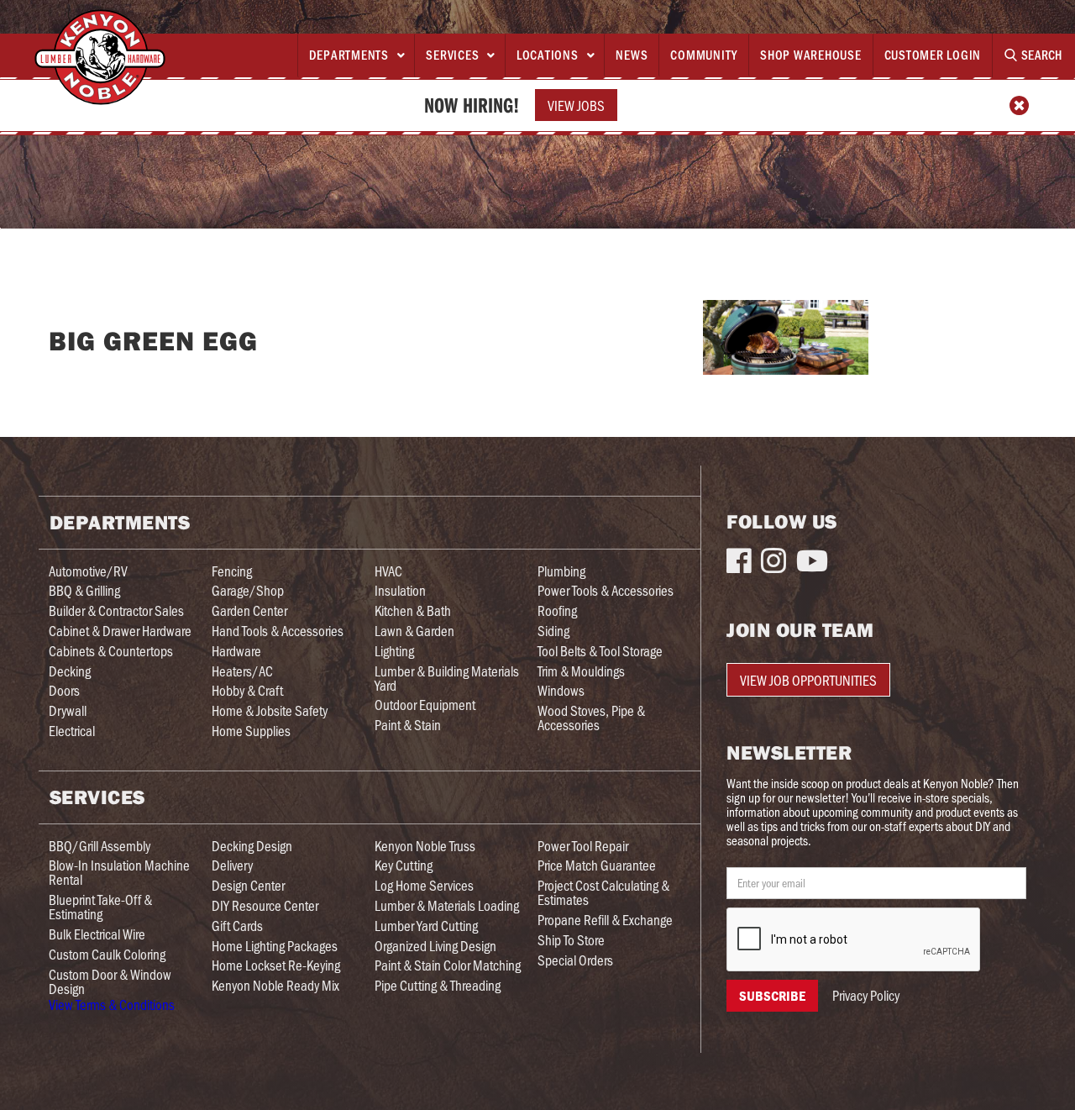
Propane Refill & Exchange (605, 920)
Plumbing (561, 571)
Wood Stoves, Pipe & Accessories (591, 717)
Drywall (68, 710)
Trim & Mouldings (581, 671)
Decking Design (252, 846)
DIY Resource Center (265, 905)
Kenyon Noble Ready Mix (275, 985)
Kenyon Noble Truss (425, 846)
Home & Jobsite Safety (270, 710)
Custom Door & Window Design (110, 981)
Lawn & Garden (414, 630)
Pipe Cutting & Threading (438, 985)
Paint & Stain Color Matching (448, 965)
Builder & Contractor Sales (116, 610)
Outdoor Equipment (425, 704)
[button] (356, 55)
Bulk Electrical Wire (97, 934)
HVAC (388, 571)
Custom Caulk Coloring (107, 954)
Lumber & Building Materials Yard (447, 678)
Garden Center (249, 610)
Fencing (232, 571)
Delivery (232, 865)
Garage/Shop (248, 590)
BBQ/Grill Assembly (99, 846)
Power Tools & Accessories (606, 590)
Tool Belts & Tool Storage (600, 651)
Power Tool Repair (583, 846)
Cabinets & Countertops (111, 651)
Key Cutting (404, 865)
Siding (553, 630)
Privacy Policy (865, 995)
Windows (561, 690)
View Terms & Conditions (112, 1004)
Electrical (72, 730)
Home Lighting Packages (275, 946)
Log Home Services (424, 885)
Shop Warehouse (811, 54)
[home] (100, 57)
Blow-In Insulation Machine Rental (119, 872)
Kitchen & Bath (413, 610)
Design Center (248, 885)
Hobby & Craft (247, 690)
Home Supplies (251, 730)
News (632, 54)
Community (703, 54)
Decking (70, 671)
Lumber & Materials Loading (447, 905)
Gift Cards (237, 925)
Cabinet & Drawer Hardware (120, 630)
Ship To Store (571, 940)
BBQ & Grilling (84, 590)
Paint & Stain (408, 725)
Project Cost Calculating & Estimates (603, 892)
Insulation (400, 590)
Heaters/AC (242, 671)
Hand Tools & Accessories (277, 630)
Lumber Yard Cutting (426, 925)
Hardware (236, 651)
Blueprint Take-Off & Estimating (100, 906)
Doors (64, 690)
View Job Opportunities (808, 680)
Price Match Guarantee (597, 865)
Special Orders (575, 960)
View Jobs (576, 105)
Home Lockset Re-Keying (276, 965)
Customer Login (933, 54)
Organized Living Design (435, 946)
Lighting (394, 651)
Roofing (557, 610)
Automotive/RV (88, 571)
